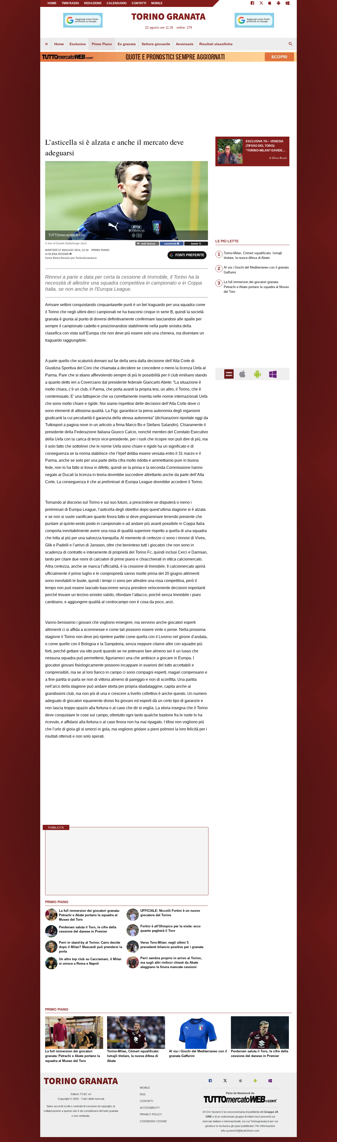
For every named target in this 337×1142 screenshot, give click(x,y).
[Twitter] (261, 3)
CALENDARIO (117, 3)
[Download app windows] (287, 3)
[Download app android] (278, 3)
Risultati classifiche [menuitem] (216, 44)
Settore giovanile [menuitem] (156, 44)
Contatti (146, 1101)
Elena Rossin (58, 253)
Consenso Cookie (153, 1121)
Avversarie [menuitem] (184, 44)
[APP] (229, 373)
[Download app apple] (270, 3)
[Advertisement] (252, 575)
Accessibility (150, 1107)
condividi (170, 243)
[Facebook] (252, 3)
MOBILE (157, 3)
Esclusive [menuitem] (78, 44)
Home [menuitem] (59, 44)
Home (52, 3)
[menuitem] (46, 44)
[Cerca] (290, 44)
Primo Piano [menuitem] (102, 44)
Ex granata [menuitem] (127, 44)
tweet (195, 243)
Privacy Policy (151, 1114)
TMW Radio (70, 3)
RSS (142, 1094)
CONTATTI (139, 3)
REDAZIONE (93, 3)
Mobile (145, 1087)
